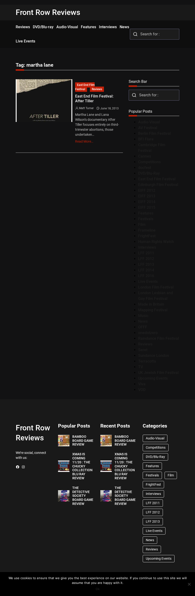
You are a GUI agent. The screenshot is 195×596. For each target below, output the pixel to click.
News (143, 321)
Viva (142, 384)
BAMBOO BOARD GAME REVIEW (82, 441)
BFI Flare (146, 139)
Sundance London (153, 355)
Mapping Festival (152, 310)
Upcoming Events (153, 378)
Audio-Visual (149, 122)
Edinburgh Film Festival (158, 184)
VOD (142, 389)
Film (142, 224)
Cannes (144, 156)
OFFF (142, 327)
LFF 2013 (146, 264)
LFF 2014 (146, 270)
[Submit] (135, 34)
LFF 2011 (146, 253)
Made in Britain (151, 304)
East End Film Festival (85, 87)
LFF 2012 (146, 258)
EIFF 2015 (146, 207)
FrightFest (147, 236)
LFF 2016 (146, 276)
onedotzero (148, 333)
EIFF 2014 (146, 202)
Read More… (84, 141)
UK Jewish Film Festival (158, 372)
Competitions (149, 162)
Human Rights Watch (156, 241)
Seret (142, 350)
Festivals (145, 219)
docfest (144, 167)
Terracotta (147, 361)
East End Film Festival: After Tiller (94, 98)
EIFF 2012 (146, 190)
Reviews (97, 89)
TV (140, 367)
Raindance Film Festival (158, 338)
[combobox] (154, 34)
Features (145, 213)
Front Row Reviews (48, 12)
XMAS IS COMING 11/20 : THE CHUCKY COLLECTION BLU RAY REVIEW (82, 466)
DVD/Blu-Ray (149, 173)
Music (143, 315)
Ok (98, 589)
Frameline (147, 230)
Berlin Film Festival (154, 133)
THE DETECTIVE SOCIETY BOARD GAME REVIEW (82, 496)
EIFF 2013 (146, 196)
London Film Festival (156, 287)
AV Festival (147, 128)
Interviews (147, 247)
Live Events (148, 281)
